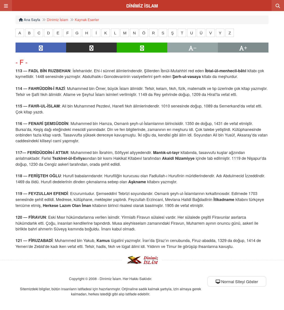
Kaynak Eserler (87, 19)
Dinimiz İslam (57, 19)
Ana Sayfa (31, 19)
